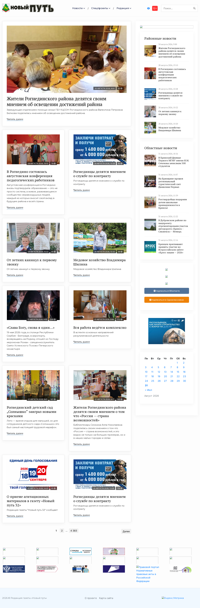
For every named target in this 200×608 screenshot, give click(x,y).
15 (178, 371)
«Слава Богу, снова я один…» (30, 327)
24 (146, 380)
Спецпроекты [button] (99, 8)
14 (171, 371)
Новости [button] (77, 8)
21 (171, 376)
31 (146, 385)
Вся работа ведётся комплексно (99, 327)
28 (171, 380)
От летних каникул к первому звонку (32, 262)
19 (159, 376)
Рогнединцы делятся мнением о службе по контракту (99, 173)
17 (146, 376)
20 (165, 376)
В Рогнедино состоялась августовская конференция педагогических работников (30, 175)
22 (178, 376)
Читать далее (15, 119)
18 (152, 376)
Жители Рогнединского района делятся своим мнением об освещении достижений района (56, 101)
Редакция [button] (123, 8)
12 (159, 371)
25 (152, 380)
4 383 (73, 530)
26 (159, 380)
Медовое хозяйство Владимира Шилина (99, 262)
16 (184, 371)
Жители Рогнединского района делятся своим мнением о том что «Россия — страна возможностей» (99, 413)
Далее (126, 531)
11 (152, 371)
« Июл (148, 389)
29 (178, 380)
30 (184, 380)
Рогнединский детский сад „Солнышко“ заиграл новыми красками (31, 411)
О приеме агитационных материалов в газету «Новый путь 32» (30, 500)
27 (165, 380)
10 (146, 371)
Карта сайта (106, 598)
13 (165, 371)
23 (184, 376)
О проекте (91, 598)
